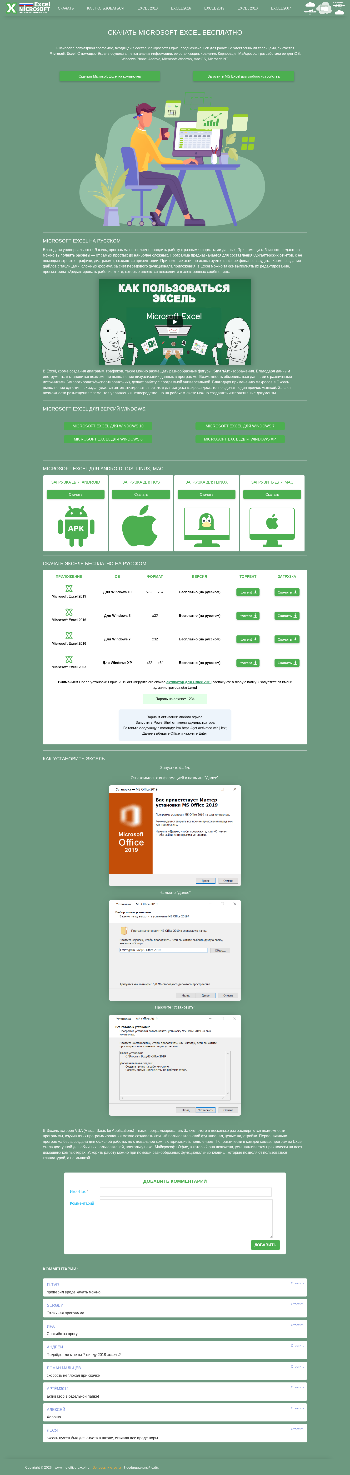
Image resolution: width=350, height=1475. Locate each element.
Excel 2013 (214, 8)
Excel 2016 (181, 8)
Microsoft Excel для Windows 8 (108, 439)
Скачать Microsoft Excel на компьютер (110, 76)
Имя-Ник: (79, 1191)
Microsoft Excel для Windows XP (240, 439)
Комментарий (82, 1203)
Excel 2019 (148, 8)
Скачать (66, 8)
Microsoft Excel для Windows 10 (108, 426)
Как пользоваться (105, 8)
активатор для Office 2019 (188, 682)
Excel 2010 (248, 8)
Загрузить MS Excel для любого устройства (244, 76)
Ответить (297, 1283)
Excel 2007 (281, 8)
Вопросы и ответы (107, 1467)
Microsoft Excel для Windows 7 (240, 426)
